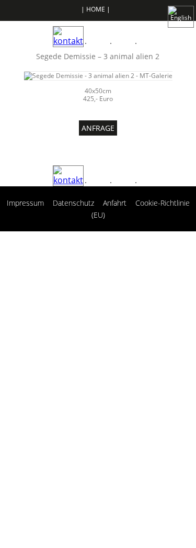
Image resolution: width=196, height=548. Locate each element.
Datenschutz (73, 203)
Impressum (25, 203)
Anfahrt (114, 203)
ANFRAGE (98, 128)
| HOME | (95, 9)
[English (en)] (181, 10)
